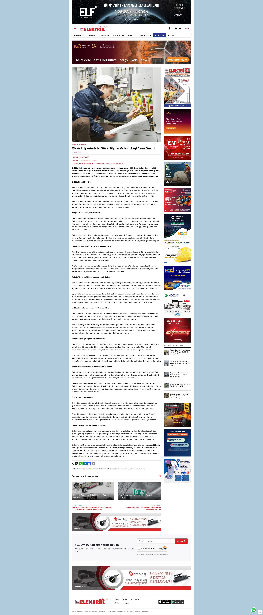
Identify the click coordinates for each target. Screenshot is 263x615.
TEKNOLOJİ (132, 35)
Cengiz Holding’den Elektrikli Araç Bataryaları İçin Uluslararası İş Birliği (143, 508)
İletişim (126, 603)
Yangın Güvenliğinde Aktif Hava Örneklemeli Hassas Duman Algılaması (98, 163)
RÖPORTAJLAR (118, 35)
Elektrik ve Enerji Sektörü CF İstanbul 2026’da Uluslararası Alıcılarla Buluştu (179, 396)
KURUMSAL (92, 35)
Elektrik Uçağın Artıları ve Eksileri (85, 160)
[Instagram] (172, 28)
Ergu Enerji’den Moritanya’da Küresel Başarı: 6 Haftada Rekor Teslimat (179, 374)
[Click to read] (93, 491)
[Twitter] (180, 28)
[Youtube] (176, 28)
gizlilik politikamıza (149, 554)
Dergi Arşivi (135, 599)
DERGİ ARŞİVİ (159, 35)
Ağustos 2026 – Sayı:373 (177, 106)
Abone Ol (181, 541)
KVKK (125, 599)
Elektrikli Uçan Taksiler (81, 157)
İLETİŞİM (171, 35)
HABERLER (105, 35)
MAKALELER (144, 35)
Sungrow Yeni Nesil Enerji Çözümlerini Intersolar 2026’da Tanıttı (180, 363)
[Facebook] (169, 28)
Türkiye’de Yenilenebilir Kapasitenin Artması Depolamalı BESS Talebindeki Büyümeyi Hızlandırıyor (92, 508)
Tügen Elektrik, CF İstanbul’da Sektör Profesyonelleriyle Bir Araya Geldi (180, 352)
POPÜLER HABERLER (175, 345)
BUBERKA (145, 611)
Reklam (117, 603)
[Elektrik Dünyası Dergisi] (93, 28)
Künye (117, 599)
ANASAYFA (80, 35)
